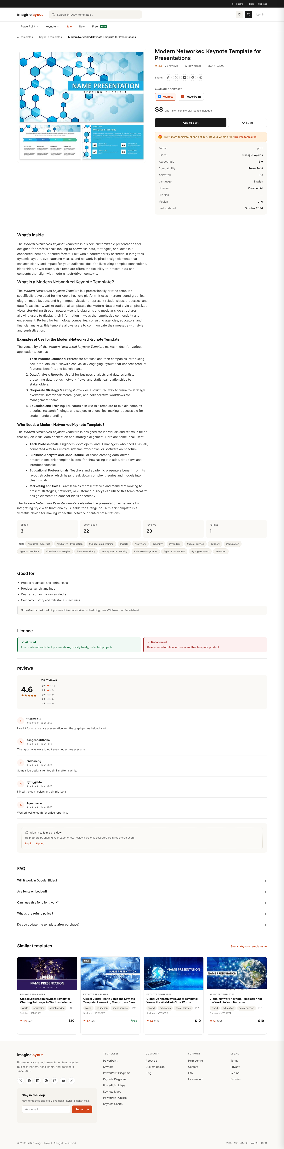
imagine (30, 14)
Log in (260, 14)
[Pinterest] (46, 1080)
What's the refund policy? (35, 913)
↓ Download (110, 1029)
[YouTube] (63, 1080)
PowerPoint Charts (115, 1097)
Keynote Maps (112, 1091)
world (25, 1008)
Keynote (51, 26)
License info (195, 1079)
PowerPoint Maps (114, 1085)
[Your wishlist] (239, 14)
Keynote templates (50, 36)
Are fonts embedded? (32, 891)
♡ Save (247, 122)
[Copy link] (168, 77)
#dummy (158, 543)
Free (99, 26)
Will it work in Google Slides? (37, 880)
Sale (69, 26)
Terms (234, 1060)
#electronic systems (145, 551)
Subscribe (82, 1109)
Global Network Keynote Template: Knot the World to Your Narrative (236, 1000)
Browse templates (245, 136)
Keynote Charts (112, 1104)
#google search (200, 551)
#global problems (30, 551)
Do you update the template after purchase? (48, 924)
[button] (81, 105)
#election (221, 551)
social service (57, 1008)
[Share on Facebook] (192, 77)
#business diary (86, 551)
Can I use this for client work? (38, 902)
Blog (148, 1073)
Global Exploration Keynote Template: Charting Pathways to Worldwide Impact (46, 1000)
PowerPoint (28, 26)
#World (124, 543)
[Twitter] (20, 1080)
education (38, 1008)
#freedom (174, 543)
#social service (195, 543)
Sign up (39, 843)
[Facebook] (29, 1080)
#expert (215, 543)
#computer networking (115, 551)
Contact (262, 3)
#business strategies (58, 551)
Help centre (195, 1060)
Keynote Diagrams (114, 1079)
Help (251, 3)
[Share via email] (200, 77)
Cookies (235, 1079)
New (82, 26)
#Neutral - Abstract (39, 543)
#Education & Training (101, 543)
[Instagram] (54, 1080)
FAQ (190, 1073)
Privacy (235, 1066)
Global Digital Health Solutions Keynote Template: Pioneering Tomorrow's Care (109, 1000)
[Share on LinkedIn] (184, 77)
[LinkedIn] (37, 1080)
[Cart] (248, 14)
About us (151, 1060)
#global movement (174, 551)
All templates (25, 36)
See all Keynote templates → (249, 946)
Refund (235, 1073)
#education (232, 543)
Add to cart (191, 122)
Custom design (155, 1066)
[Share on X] (176, 77)
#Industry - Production (69, 543)
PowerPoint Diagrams (116, 1073)
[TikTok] (71, 1080)
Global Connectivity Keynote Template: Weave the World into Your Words (172, 1000)
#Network (140, 543)
